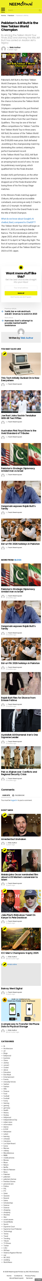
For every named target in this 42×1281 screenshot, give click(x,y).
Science (6, 1205)
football (6, 1096)
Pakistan (7, 1174)
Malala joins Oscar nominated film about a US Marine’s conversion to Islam (19, 877)
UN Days (7, 1250)
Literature (7, 1141)
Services (29, 1278)
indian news (8, 1122)
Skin (5, 1217)
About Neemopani (16, 1278)
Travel (6, 1236)
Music (6, 1162)
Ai (4, 1046)
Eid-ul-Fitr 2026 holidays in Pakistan (20, 544)
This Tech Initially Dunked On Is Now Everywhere (20, 379)
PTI (5, 1191)
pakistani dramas (10, 1179)
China (6, 1060)
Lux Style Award (9, 1143)
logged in (14, 800)
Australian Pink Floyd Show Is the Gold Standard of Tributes (18, 432)
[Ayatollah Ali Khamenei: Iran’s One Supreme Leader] (21, 720)
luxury (6, 1146)
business (7, 1058)
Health (6, 1110)
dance (6, 1070)
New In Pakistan (9, 1170)
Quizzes (7, 1196)
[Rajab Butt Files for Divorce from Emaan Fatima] (21, 683)
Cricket (6, 1067)
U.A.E (5, 1248)
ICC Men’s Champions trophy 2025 (19, 953)
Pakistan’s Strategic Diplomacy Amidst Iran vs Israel (18, 470)
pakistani (7, 1177)
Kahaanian (7, 1132)
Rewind (6, 1198)
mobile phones (9, 1158)
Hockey (6, 1115)
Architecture (8, 1048)
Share (4, 56)
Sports (6, 1224)
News (6, 1172)
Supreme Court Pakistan (13, 1229)
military (6, 1151)
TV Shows (7, 1243)
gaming (6, 1105)
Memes (6, 1148)
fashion (6, 1084)
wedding (7, 1260)
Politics (6, 1186)
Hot (4, 999)
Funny (6, 1101)
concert (6, 1065)
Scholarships (8, 1203)
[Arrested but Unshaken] (21, 825)
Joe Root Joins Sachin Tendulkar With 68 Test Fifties (18, 417)
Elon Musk (7, 1075)
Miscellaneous (9, 1153)
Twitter (6, 1246)
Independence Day (10, 1120)
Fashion (6, 1086)
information (8, 1124)
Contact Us (18, 1276)
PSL (5, 1189)
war (5, 1255)
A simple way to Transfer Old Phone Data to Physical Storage (20, 1025)
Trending (4, 353)
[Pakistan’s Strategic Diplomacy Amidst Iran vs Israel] (21, 454)
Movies (6, 1160)
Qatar (6, 1193)
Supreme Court (9, 1227)
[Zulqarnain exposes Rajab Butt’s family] (21, 492)
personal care (9, 1184)
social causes (8, 1219)
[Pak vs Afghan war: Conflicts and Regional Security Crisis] (21, 757)
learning (6, 1136)
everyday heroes (10, 1082)
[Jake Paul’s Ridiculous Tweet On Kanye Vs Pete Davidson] (21, 901)
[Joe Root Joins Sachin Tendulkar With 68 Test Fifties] (21, 401)
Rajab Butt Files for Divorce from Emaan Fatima (18, 699)
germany (7, 1108)
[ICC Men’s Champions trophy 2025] (21, 939)
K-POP (6, 1129)
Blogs (17, 559)
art (5, 1051)
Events (6, 1079)
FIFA (5, 1089)
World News (8, 1262)
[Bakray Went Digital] (21, 974)
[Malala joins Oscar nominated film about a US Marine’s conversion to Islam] (21, 860)
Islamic (6, 1127)
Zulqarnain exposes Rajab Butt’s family (18, 507)
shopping (7, 1210)
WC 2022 (7, 1257)
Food (5, 1094)
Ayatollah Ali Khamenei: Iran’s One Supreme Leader (19, 736)
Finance (6, 1091)
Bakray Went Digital (11, 988)
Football (6, 1098)
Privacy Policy (30, 1276)
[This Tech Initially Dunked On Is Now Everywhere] (21, 364)
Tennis (6, 1234)
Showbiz (7, 1215)
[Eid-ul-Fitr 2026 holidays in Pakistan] (21, 530)
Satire (6, 1200)
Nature (6, 1165)
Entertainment (9, 1077)
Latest (6, 1134)
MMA (5, 1155)
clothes (6, 1063)
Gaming (6, 1103)
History (6, 1113)
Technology (8, 1231)
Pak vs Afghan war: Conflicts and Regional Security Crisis (19, 773)
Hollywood (7, 1117)
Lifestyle (7, 1139)
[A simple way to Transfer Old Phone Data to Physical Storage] (21, 1010)
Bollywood (7, 1056)
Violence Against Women (13, 1253)
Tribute (6, 1241)
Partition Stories (9, 1181)
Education (7, 1072)
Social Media (8, 1222)
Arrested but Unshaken (13, 839)
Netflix (6, 1167)
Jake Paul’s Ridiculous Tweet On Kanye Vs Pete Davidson (18, 916)
